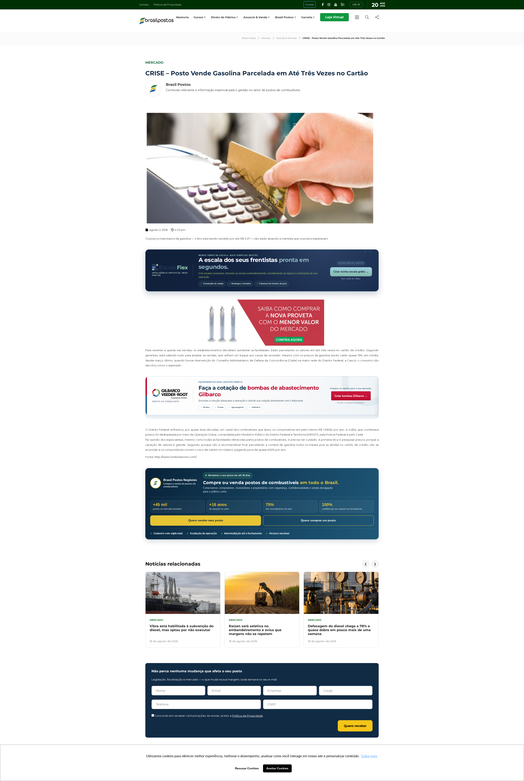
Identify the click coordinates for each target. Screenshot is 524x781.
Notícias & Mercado (286, 38)
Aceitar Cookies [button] (277, 768)
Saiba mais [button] (369, 756)
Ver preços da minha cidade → (351, 399)
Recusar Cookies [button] (247, 768)
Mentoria (182, 17)
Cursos (198, 17)
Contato (144, 4)
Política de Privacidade (167, 4)
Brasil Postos (249, 38)
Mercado (266, 38)
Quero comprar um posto (318, 520)
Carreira (306, 17)
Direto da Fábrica (223, 17)
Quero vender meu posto (205, 520)
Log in (356, 4)
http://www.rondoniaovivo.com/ (175, 456)
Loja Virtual (334, 17)
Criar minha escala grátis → (351, 271)
